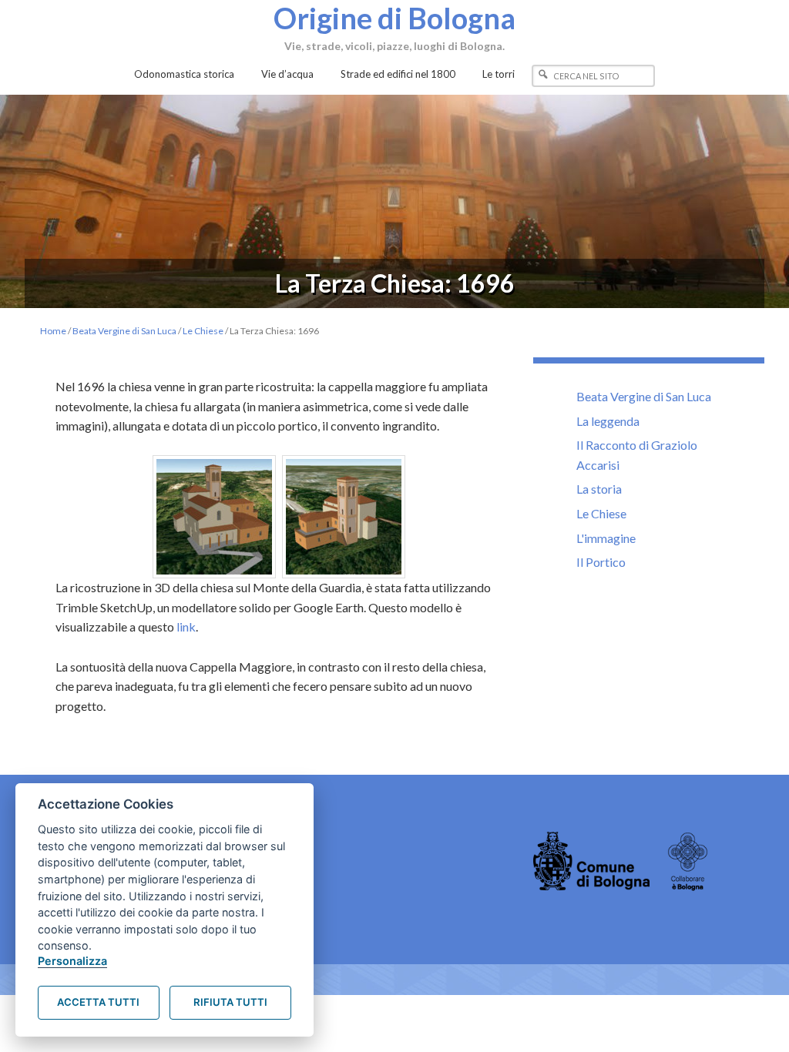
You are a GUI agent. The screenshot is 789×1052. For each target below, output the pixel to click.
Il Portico (601, 561)
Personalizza (72, 960)
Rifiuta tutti (230, 1002)
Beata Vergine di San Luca (643, 396)
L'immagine (606, 538)
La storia (599, 488)
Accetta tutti (98, 1002)
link (186, 626)
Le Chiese (601, 513)
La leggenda (608, 421)
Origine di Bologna (394, 17)
